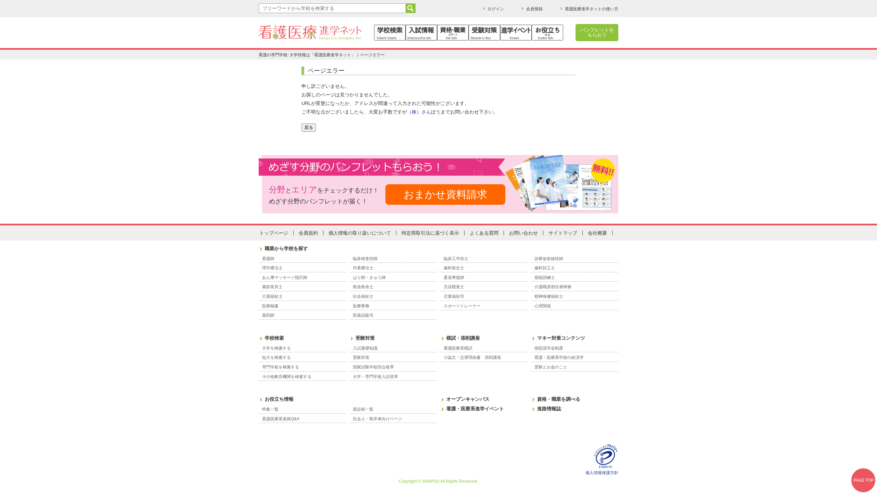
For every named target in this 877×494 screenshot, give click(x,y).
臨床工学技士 (456, 258)
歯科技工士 (544, 268)
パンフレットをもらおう (597, 32)
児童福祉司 (454, 296)
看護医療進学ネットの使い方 (591, 9)
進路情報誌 (549, 408)
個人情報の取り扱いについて (360, 233)
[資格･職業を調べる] (453, 32)
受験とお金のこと (550, 367)
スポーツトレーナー (462, 306)
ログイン (495, 9)
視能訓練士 (544, 277)
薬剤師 (268, 315)
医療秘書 (270, 306)
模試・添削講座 (463, 338)
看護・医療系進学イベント (475, 408)
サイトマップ (562, 233)
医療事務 (361, 306)
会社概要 (597, 233)
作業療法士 (363, 268)
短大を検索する (276, 357)
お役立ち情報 (279, 399)
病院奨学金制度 (548, 348)
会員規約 (308, 233)
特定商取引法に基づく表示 (430, 233)
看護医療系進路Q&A (280, 418)
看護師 (268, 258)
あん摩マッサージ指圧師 (284, 277)
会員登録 (534, 9)
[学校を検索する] (390, 32)
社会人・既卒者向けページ (377, 418)
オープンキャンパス (468, 399)
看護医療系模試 (458, 348)
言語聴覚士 (454, 286)
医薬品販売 (363, 315)
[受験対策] (484, 32)
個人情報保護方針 (601, 472)
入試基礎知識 (365, 348)
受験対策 (365, 338)
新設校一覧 (363, 409)
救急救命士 (363, 286)
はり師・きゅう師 (369, 277)
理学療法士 (272, 268)
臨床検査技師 (365, 258)
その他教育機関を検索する (286, 376)
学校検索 (274, 338)
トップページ (273, 233)
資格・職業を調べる (558, 399)
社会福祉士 (363, 296)
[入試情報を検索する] (421, 32)
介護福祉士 (272, 296)
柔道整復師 (454, 277)
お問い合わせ (523, 233)
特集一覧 (270, 409)
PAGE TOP (863, 480)
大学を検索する (276, 348)
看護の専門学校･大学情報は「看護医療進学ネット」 (307, 54)
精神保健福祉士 (548, 296)
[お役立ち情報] (547, 32)
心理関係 (542, 306)
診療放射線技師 (548, 258)
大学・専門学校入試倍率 (375, 376)
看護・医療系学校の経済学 (559, 357)
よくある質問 (484, 233)
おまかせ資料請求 (445, 194)
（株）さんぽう (424, 112)
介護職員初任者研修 (552, 286)
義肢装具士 (272, 286)
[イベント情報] (516, 32)
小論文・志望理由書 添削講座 (472, 357)
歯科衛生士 (454, 268)
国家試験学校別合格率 (373, 367)
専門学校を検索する (280, 367)
